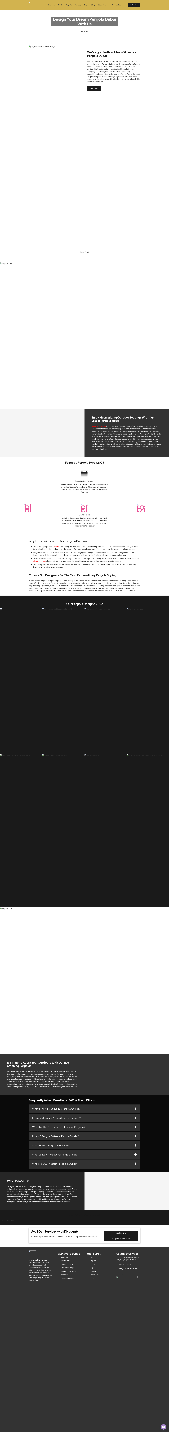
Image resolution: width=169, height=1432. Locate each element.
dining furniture (39, 561)
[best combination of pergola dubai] (21, 827)
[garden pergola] (105, 827)
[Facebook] (118, 1274)
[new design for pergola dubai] (105, 681)
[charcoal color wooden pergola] (63, 827)
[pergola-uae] (84, 335)
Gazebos (56, 546)
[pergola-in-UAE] (84, 980)
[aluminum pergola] (148, 681)
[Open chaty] (163, 1427)
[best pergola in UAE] (21, 681)
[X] (123, 1274)
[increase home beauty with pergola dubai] (148, 827)
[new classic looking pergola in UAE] (63, 681)
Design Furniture (99, 426)
